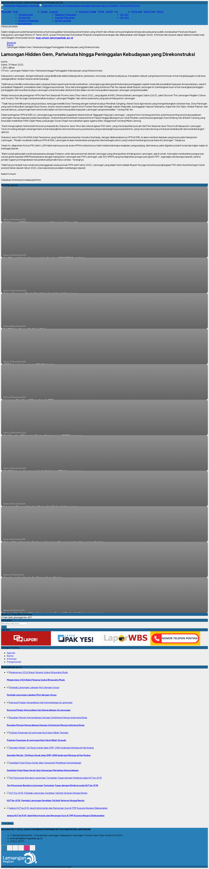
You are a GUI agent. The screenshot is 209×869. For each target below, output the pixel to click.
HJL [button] (116, 11)
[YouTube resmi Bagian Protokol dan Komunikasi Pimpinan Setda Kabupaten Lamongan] (32, 849)
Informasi (11, 658)
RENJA (159, 11)
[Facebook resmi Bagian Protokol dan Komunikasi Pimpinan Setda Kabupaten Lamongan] (15, 849)
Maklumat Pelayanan (65, 14)
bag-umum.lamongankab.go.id (54, 37)
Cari (4, 627)
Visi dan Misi (24, 17)
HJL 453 (124, 14)
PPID (100, 11)
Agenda (11, 652)
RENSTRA (148, 11)
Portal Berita (7, 823)
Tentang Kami (25, 14)
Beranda (5, 11)
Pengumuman (14, 661)
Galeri (44, 11)
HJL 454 (124, 17)
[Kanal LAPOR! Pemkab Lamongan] (10, 849)
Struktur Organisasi (28, 20)
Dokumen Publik (87, 11)
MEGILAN (136, 11)
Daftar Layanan (63, 20)
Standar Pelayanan (65, 17)
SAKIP (108, 11)
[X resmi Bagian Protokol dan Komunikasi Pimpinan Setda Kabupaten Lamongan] (21, 849)
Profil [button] (15, 11)
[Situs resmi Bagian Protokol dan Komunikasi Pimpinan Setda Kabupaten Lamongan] (4, 849)
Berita (10, 45)
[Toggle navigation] (2, 9)
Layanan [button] (53, 11)
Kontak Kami (24, 23)
